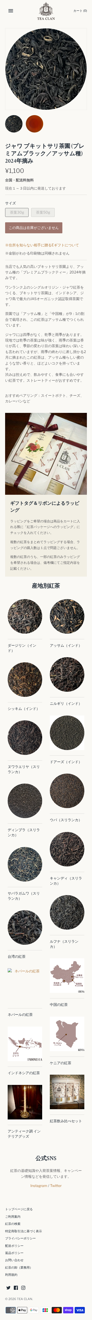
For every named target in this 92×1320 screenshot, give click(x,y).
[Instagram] (23, 1288)
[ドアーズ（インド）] (67, 733)
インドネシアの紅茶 (24, 1073)
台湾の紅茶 (17, 956)
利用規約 (11, 1275)
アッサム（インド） (66, 645)
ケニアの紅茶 (60, 1063)
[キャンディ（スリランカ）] (67, 849)
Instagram (38, 1185)
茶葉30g (17, 212)
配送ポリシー (14, 1246)
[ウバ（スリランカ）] (67, 791)
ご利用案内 (12, 1216)
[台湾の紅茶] (25, 927)
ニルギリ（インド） (66, 703)
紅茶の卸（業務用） (19, 1267)
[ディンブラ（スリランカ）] (25, 801)
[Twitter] (8, 1288)
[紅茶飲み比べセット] (67, 1092)
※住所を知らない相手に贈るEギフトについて (42, 245)
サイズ (10, 203)
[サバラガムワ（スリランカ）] (25, 864)
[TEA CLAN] (46, 11)
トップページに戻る (19, 1209)
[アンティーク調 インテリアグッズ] (25, 1102)
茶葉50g (43, 212)
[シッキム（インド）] (25, 679)
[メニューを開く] (10, 10)
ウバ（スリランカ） (66, 820)
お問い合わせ (14, 1260)
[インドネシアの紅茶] (25, 1044)
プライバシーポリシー (20, 1238)
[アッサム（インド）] (67, 616)
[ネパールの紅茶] (25, 985)
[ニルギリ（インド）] (67, 674)
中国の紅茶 (59, 1004)
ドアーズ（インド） (66, 762)
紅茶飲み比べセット (66, 1121)
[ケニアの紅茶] (67, 1034)
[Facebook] (16, 1288)
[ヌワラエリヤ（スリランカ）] (25, 737)
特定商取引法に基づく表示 (23, 1231)
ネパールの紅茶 (20, 1014)
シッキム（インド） (24, 708)
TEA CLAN (24, 1299)
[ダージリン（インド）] (25, 616)
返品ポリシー (14, 1253)
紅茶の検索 (12, 1224)
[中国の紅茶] (67, 975)
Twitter (56, 1185)
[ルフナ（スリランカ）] (67, 912)
